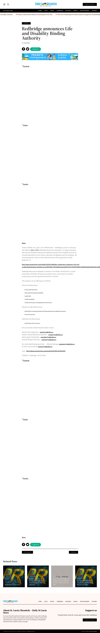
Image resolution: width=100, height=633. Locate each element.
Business (68, 11)
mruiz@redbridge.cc (46, 332)
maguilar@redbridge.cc (48, 337)
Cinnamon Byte (93, 631)
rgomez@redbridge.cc (55, 335)
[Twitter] (50, 152)
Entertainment (84, 11)
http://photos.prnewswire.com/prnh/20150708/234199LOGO (45, 351)
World (75, 11)
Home (40, 11)
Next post (73, 552)
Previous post (27, 552)
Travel (52, 11)
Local (46, 11)
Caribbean (60, 11)
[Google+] (50, 211)
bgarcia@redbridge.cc (45, 347)
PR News (94, 11)
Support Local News (90, 4)
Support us (35, 49)
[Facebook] (50, 93)
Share (24, 243)
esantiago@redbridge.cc (67, 344)
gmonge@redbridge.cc (49, 340)
